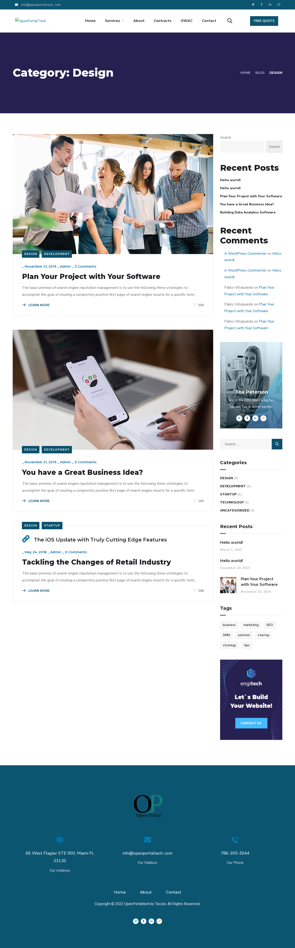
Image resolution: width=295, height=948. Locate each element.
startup (263, 635)
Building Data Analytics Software (248, 212)
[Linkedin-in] (270, 4)
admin (65, 266)
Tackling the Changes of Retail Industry (96, 562)
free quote (264, 21)
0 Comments (86, 462)
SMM (226, 635)
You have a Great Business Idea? (82, 472)
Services (112, 20)
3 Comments (85, 266)
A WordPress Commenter (245, 253)
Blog (260, 73)
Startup (52, 525)
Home (90, 20)
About (139, 20)
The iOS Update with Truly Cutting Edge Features (100, 540)
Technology (232, 502)
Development (57, 254)
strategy (229, 645)
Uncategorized (234, 510)
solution (244, 635)
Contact (209, 20)
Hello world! (230, 180)
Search (225, 137)
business (229, 625)
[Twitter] (253, 4)
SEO (269, 625)
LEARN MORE (38, 305)
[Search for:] (251, 444)
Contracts (162, 20)
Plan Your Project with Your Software (91, 276)
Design (30, 254)
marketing (251, 625)
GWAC (187, 20)
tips (247, 645)
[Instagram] (278, 4)
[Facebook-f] (261, 4)
